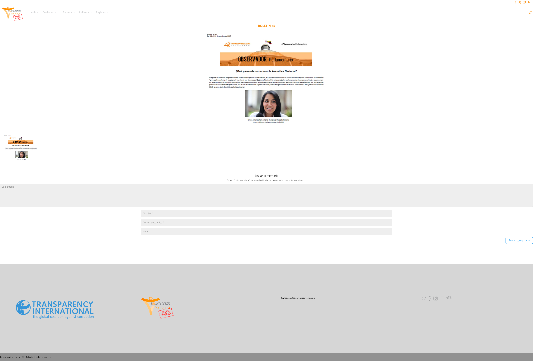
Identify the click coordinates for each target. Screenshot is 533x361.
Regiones (100, 12)
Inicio (33, 12)
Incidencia (84, 12)
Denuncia (67, 12)
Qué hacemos (49, 12)
